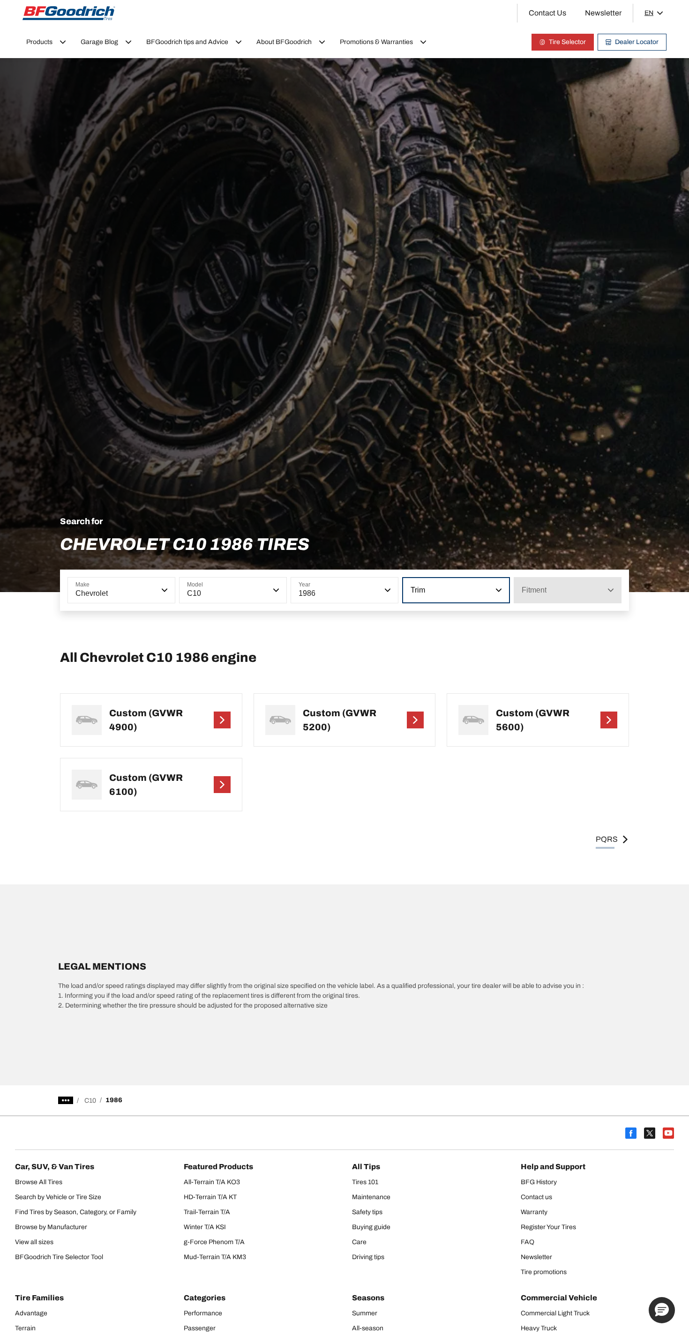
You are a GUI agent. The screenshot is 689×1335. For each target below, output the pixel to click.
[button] (163, 590)
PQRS (607, 839)
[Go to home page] (68, 13)
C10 (90, 1100)
